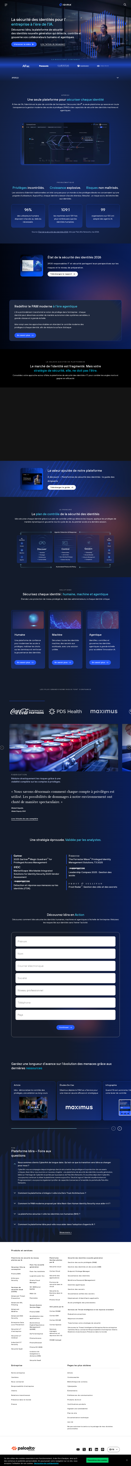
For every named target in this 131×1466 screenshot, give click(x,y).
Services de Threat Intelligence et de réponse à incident (91, 1310)
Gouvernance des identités (79, 1276)
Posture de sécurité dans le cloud (56, 1284)
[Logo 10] (103, 67)
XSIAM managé (55, 1340)
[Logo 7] (44, 67)
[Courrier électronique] (65, 966)
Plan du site (72, 1413)
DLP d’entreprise (36, 1334)
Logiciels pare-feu (37, 1276)
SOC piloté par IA (56, 1307)
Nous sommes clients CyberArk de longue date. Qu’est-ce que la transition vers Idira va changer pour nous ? (64, 1164)
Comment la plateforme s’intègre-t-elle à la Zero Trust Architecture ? (52, 1193)
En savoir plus (23, 335)
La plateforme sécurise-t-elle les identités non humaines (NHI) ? (49, 1214)
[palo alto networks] (65, 4)
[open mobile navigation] (6, 5)
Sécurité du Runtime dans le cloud (56, 1293)
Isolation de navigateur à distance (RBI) (35, 1354)
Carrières (15, 1377)
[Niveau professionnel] (65, 990)
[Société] (65, 978)
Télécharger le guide (60, 487)
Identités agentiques (76, 1285)
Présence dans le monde (21, 1400)
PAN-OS (33, 1294)
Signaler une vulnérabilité (77, 1409)
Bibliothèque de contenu (77, 1382)
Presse (14, 1404)
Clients (14, 1391)
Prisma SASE (35, 1312)
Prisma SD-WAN (36, 1347)
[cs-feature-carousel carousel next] (129, 748)
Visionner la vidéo (22, 44)
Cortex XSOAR (55, 1320)
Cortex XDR (54, 1316)
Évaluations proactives (77, 1314)
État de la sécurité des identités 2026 (53, 232)
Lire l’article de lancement (53, 44)
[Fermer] (127, 1460)
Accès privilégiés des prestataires (81, 1303)
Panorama (34, 1298)
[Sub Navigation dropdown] (65, 77)
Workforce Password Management (81, 1280)
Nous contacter (17, 1382)
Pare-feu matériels (37, 1271)
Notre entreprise (18, 1373)
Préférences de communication (80, 1395)
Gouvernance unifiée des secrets (81, 1294)
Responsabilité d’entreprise (22, 1386)
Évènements (72, 1391)
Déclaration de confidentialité (46, 1463)
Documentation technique (78, 1417)
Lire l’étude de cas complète (24, 819)
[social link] (78, 1449)
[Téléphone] (65, 1003)
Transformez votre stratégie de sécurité (84, 1323)
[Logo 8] (63, 67)
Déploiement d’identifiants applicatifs (83, 1298)
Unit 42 (70, 1422)
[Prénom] (65, 941)
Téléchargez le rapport (61, 274)
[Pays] (65, 1015)
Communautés (73, 1377)
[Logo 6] (26, 67)
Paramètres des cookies (97, 1460)
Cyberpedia (72, 1386)
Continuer (64, 1027)
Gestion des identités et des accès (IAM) (84, 1267)
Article (70, 1373)
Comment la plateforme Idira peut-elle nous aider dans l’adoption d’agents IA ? (56, 1224)
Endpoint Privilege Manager (79, 1271)
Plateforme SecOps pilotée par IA (56, 1260)
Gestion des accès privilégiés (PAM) (82, 1262)
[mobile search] (125, 5)
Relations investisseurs (20, 1395)
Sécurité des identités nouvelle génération (85, 1258)
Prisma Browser (36, 1343)
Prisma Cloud (55, 1300)
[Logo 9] (83, 67)
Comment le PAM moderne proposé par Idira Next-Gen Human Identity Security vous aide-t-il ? (64, 1203)
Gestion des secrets (76, 1289)
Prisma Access (35, 1338)
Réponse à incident (75, 1318)
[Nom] (65, 954)
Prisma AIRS (16, 1274)
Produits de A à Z (74, 1400)
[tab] (27, 711)
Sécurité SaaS (17, 1349)
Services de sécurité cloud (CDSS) (17, 1289)
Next (120, 1128)
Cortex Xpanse (55, 1325)
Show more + (65, 1232)
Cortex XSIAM (55, 1311)
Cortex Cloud (55, 1271)
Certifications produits (76, 1404)
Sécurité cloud (55, 1267)
